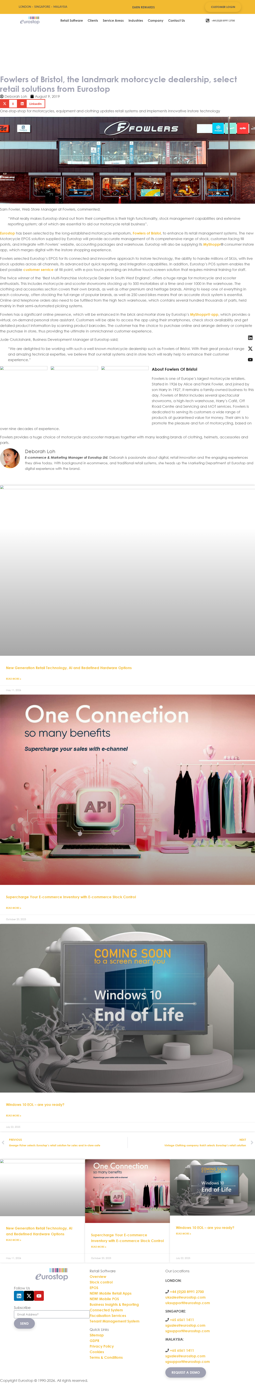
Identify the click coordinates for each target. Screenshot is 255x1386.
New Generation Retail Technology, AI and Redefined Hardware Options (69, 668)
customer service (38, 269)
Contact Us (176, 20)
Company (155, 20)
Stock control (102, 1282)
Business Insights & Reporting (115, 1304)
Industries (135, 20)
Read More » (13, 678)
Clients (93, 20)
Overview (98, 1276)
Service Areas (113, 20)
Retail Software (71, 20)
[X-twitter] (29, 1296)
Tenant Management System (114, 1321)
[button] (9, 103)
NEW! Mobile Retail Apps (110, 1293)
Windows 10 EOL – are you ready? (35, 1104)
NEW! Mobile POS (105, 1299)
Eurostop (7, 233)
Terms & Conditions (106, 1357)
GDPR (94, 1340)
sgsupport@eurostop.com (187, 1331)
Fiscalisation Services (108, 1315)
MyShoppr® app (204, 314)
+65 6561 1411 (182, 1320)
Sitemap (97, 1335)
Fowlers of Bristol (147, 233)
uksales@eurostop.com (185, 1297)
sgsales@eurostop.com (185, 1325)
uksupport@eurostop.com (187, 1303)
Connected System (106, 1310)
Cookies (97, 1352)
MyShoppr (212, 244)
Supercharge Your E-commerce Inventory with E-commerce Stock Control (71, 897)
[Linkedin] (19, 1296)
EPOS (94, 1287)
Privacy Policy (102, 1346)
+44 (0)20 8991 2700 (186, 1291)
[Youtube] (39, 1296)
